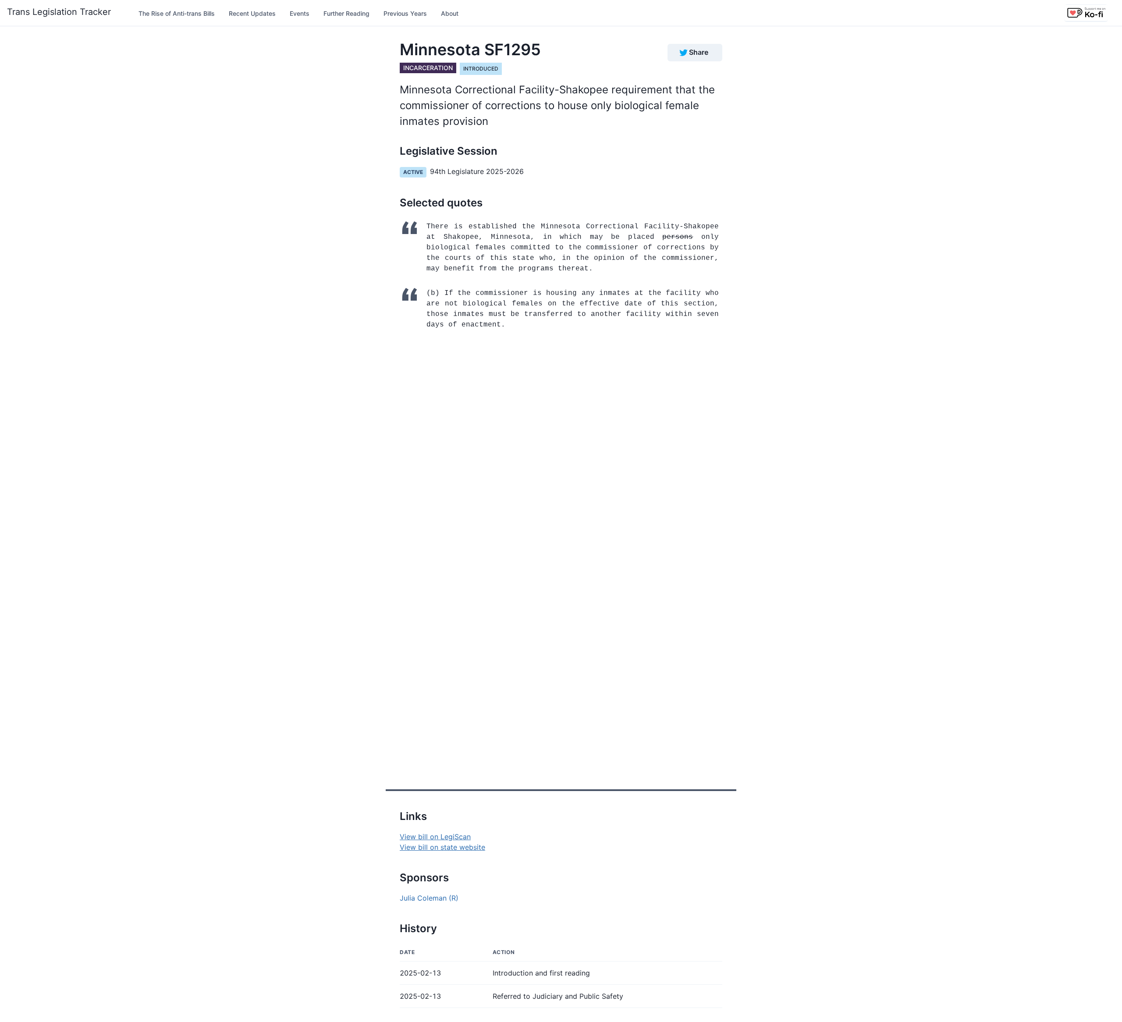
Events (299, 13)
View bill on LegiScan (435, 836)
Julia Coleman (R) (429, 898)
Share (698, 52)
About (449, 13)
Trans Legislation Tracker (59, 12)
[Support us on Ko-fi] (1086, 13)
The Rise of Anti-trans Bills (176, 13)
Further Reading (346, 13)
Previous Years (405, 13)
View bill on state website (442, 847)
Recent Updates (252, 13)
